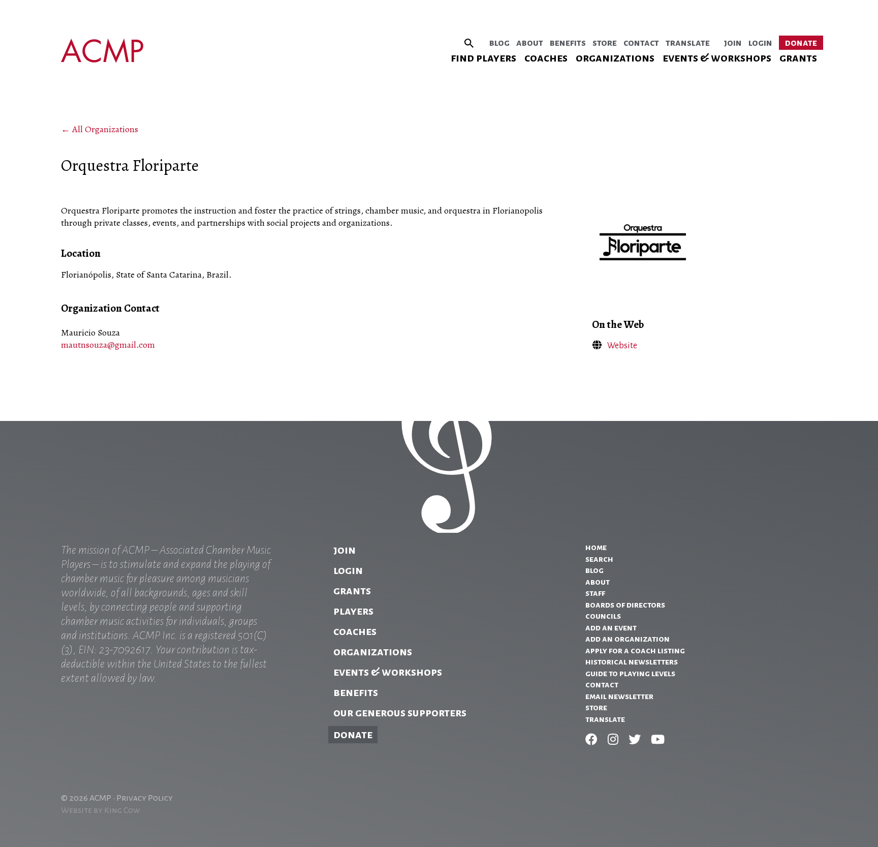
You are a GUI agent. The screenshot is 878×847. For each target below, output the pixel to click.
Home (596, 547)
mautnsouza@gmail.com (108, 345)
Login (760, 43)
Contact (641, 43)
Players (353, 611)
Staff (595, 593)
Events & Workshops (717, 58)
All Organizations (105, 129)
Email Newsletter (619, 696)
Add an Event (611, 627)
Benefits (568, 43)
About (529, 43)
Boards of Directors (625, 605)
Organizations (615, 58)
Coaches (546, 58)
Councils (603, 616)
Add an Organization (627, 639)
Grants (798, 58)
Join (733, 43)
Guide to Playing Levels (630, 673)
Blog (499, 43)
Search (599, 559)
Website (622, 345)
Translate (688, 43)
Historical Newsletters (631, 662)
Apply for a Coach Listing (635, 650)
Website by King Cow (100, 810)
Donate (801, 43)
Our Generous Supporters (399, 713)
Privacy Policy (144, 798)
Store (604, 43)
